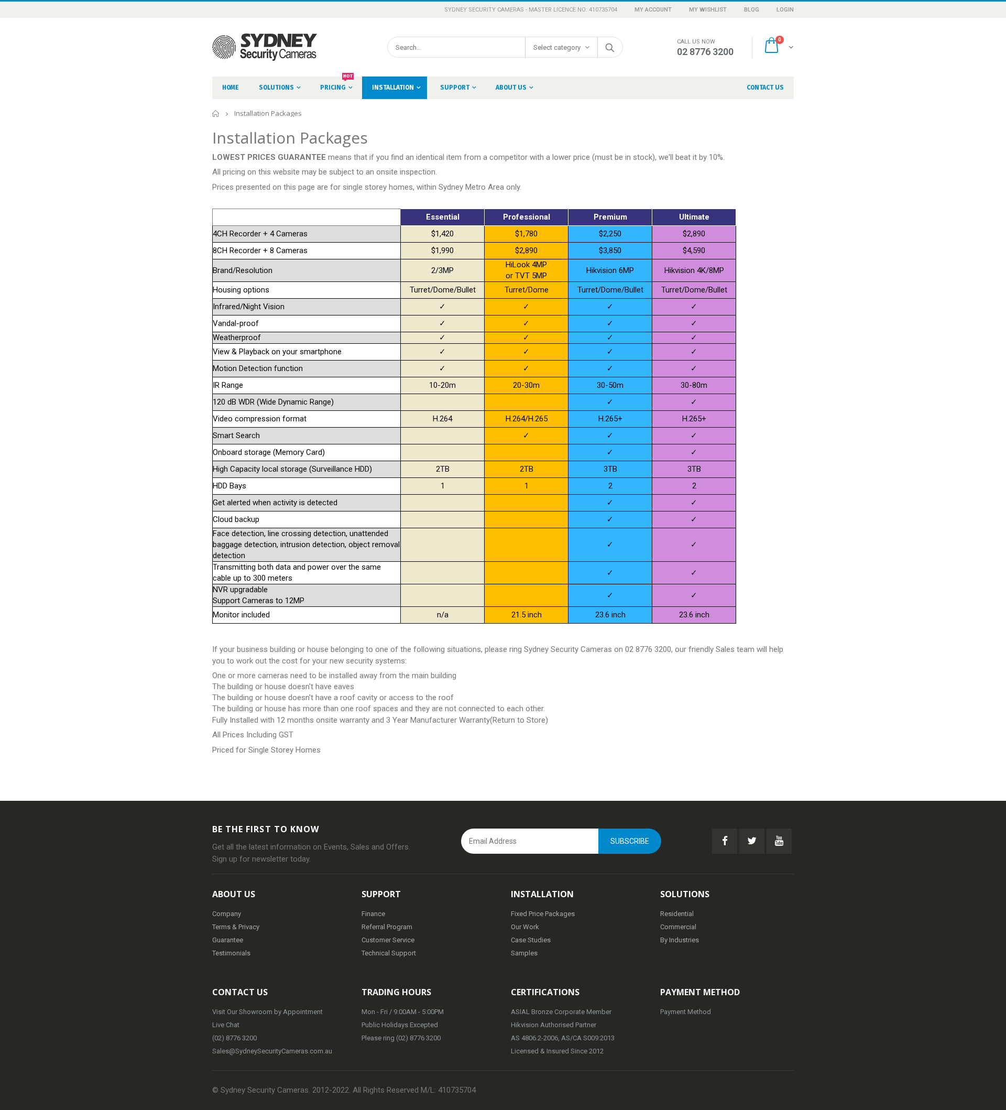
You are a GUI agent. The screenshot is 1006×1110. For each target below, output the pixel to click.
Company (226, 914)
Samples (524, 953)
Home (216, 113)
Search (609, 47)
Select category (557, 47)
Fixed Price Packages (543, 914)
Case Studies (531, 940)
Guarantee (227, 940)
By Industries (679, 940)
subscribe (629, 841)
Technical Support (389, 953)
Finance (373, 914)
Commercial (678, 927)
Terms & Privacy (235, 927)
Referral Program (387, 927)
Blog (752, 9)
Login (785, 9)
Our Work (525, 927)
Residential (677, 914)
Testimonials (231, 953)
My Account (654, 9)
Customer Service (388, 940)
